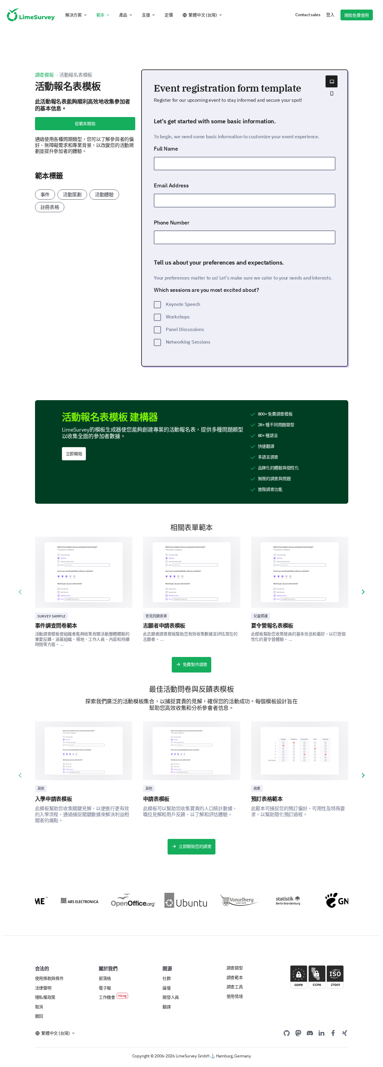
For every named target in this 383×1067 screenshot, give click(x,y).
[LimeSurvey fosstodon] (298, 1033)
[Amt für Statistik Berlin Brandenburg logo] (287, 900)
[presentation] (20, 592)
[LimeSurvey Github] (286, 1033)
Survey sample (51, 616)
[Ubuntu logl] (180, 900)
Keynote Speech (183, 304)
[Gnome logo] (340, 900)
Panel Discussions (185, 329)
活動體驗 (104, 195)
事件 (45, 195)
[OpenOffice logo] (126, 900)
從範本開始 (85, 123)
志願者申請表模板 (164, 625)
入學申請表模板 (53, 799)
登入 (330, 14)
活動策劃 (72, 195)
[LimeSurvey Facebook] (333, 1033)
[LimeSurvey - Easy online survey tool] (31, 14)
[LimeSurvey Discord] (310, 1033)
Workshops (178, 317)
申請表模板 (156, 799)
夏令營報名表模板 (272, 625)
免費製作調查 (195, 664)
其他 (40, 788)
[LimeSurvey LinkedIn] (321, 1033)
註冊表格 (49, 207)
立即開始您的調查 (195, 846)
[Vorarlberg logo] (233, 900)
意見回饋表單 (156, 616)
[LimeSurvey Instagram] (344, 1033)
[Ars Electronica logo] (72, 900)
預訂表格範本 (267, 799)
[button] (76, 15)
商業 (256, 788)
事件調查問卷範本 (56, 625)
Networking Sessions (188, 342)
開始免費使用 (356, 15)
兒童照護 (260, 616)
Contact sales (307, 14)
